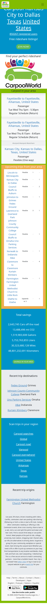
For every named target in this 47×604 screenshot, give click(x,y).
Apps (29, 580)
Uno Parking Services (19, 399)
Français (19, 583)
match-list (29, 564)
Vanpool (23, 449)
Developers (20, 580)
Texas (14, 21)
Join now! (23, 46)
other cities (22, 562)
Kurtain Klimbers (17, 410)
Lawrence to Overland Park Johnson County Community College (12, 220)
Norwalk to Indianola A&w (12, 254)
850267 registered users (23, 33)
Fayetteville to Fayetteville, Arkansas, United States (23, 100)
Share (36, 578)
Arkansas (23, 465)
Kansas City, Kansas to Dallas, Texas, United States (23, 150)
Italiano (27, 583)
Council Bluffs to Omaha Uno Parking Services (12, 241)
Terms (14, 578)
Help (8, 578)
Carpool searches (23, 433)
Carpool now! (23, 444)
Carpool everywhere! (23, 454)
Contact (29, 578)
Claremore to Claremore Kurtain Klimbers (12, 268)
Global (23, 438)
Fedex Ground (19, 385)
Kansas (23, 476)
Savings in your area (23, 362)
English (11, 583)
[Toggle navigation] (43, 4)
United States (28, 25)
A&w (17, 404)
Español (36, 583)
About (21, 578)
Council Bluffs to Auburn (12, 190)
